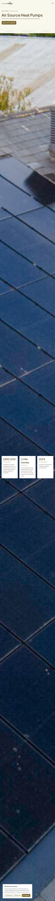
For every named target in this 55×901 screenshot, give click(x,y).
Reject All (17, 895)
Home (3, 11)
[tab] (9, 31)
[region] (17, 891)
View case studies (9, 31)
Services (6, 11)
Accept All (26, 895)
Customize (9, 895)
